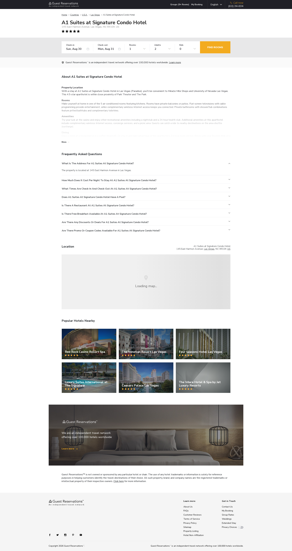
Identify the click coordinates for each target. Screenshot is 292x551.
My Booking (196, 4)
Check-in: (70, 45)
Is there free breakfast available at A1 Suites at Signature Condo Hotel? (104, 214)
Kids (181, 45)
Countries (74, 15)
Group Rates (228, 514)
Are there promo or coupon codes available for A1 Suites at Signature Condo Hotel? (111, 230)
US (228, 248)
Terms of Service (191, 518)
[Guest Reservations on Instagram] (66, 535)
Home (64, 15)
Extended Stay (229, 523)
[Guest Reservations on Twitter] (58, 535)
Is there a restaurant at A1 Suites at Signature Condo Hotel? (98, 205)
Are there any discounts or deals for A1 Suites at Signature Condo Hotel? (105, 222)
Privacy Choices (229, 527)
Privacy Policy (189, 523)
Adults (157, 45)
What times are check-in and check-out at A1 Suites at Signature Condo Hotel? (109, 188)
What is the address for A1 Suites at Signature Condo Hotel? (98, 163)
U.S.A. (84, 15)
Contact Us (227, 506)
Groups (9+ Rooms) (179, 4)
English (214, 4)
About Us (188, 506)
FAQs (186, 510)
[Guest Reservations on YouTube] (79, 535)
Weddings (227, 518)
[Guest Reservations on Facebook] (51, 535)
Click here (118, 481)
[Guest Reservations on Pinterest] (73, 535)
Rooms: (132, 45)
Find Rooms (215, 47)
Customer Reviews (192, 514)
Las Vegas (95, 15)
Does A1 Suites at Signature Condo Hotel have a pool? (93, 197)
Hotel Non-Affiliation (193, 535)
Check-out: (103, 45)
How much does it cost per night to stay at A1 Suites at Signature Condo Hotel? (109, 180)
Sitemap (187, 527)
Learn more (175, 62)
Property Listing (190, 531)
